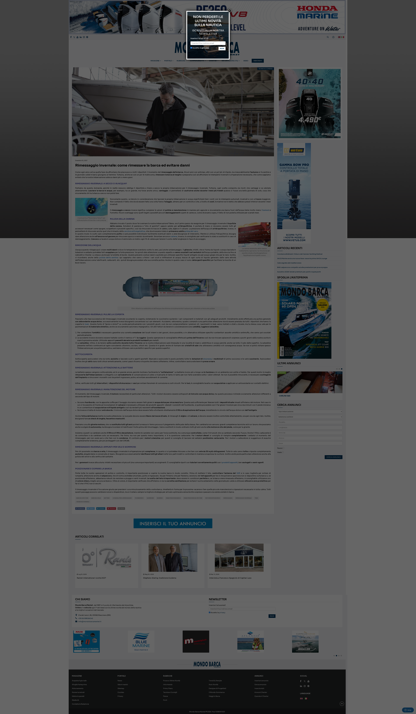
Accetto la (200, 48)
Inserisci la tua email (199, 38)
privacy (205, 48)
